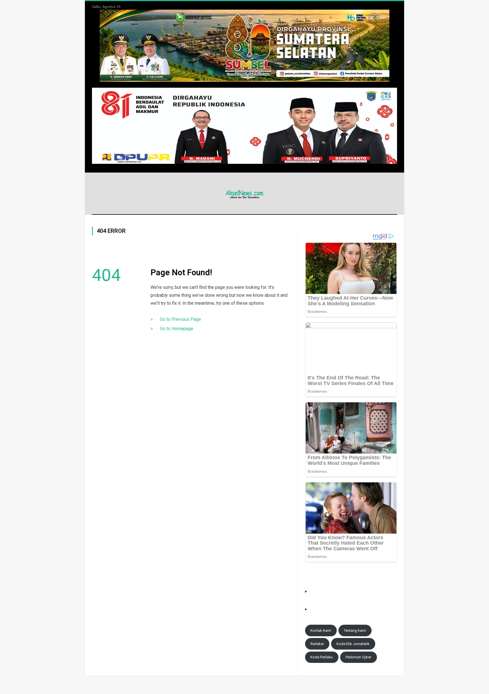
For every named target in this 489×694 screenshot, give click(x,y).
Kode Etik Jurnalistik (353, 644)
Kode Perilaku (321, 657)
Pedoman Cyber (358, 657)
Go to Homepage (176, 328)
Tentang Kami (355, 630)
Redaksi (317, 644)
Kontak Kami (320, 630)
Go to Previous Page (180, 319)
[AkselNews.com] (244, 193)
